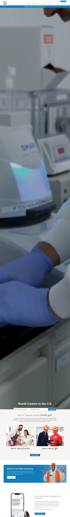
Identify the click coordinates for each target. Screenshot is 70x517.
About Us (28, 3)
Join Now (11, 477)
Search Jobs (63, 1)
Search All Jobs (35, 455)
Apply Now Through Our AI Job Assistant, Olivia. (35, 6)
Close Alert (67, 6)
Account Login (52, 1)
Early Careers (57, 3)
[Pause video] (68, 407)
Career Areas (49, 3)
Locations (64, 3)
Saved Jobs (57, 1)
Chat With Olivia (40, 513)
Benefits (43, 3)
